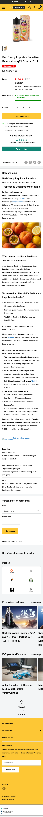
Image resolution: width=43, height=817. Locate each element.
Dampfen (10, 337)
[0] (38, 7)
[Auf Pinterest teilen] (30, 162)
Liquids (21, 198)
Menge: (5, 108)
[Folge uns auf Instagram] (4, 788)
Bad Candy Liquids (9, 71)
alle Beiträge (36, 602)
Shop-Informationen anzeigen (17, 130)
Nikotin (33, 381)
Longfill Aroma (17, 202)
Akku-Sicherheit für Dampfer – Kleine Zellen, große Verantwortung (18, 688)
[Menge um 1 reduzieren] (17, 107)
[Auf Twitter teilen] (34, 162)
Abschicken (10, 770)
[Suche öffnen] (29, 7)
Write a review (21, 149)
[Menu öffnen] (3, 8)
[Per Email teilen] (39, 162)
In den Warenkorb (22, 116)
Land (4, 506)
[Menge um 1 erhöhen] (29, 107)
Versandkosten (29, 86)
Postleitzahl (6, 517)
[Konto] (34, 7)
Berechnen (10, 531)
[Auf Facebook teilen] (26, 162)
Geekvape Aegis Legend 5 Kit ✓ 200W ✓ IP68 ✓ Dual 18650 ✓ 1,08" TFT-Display (18, 636)
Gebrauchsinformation (21, 438)
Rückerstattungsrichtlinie (12, 541)
